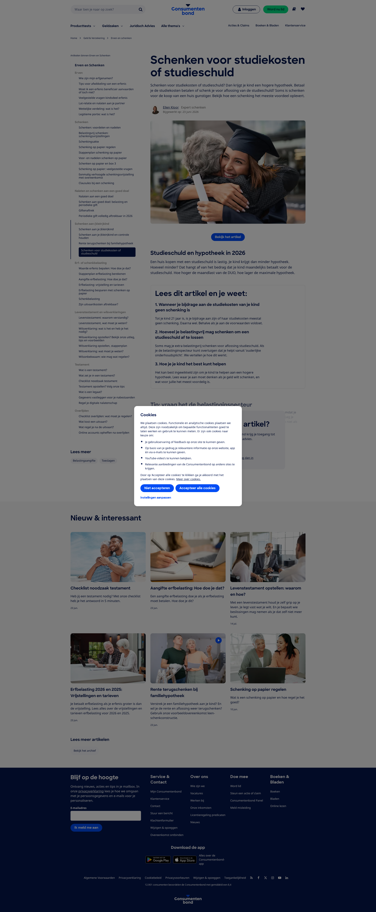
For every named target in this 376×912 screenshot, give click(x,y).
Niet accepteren (157, 488)
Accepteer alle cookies (197, 488)
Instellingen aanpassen (155, 497)
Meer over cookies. (188, 479)
